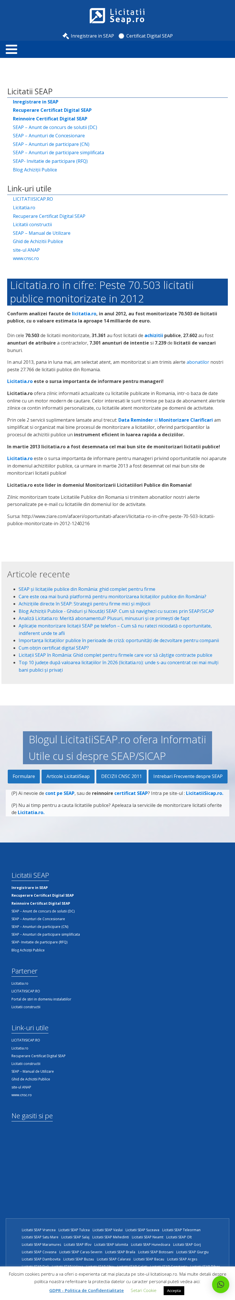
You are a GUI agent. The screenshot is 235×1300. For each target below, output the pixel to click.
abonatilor (198, 362)
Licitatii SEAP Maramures (41, 1244)
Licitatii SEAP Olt (179, 1237)
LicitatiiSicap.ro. (204, 793)
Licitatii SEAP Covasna (39, 1252)
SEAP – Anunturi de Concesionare (49, 135)
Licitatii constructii (32, 224)
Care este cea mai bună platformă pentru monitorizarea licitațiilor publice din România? (112, 596)
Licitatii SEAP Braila (120, 1252)
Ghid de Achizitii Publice (38, 241)
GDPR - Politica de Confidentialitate (86, 1290)
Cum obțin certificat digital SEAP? (54, 648)
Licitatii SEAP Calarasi (114, 1259)
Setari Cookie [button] (143, 1290)
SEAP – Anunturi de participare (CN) (51, 144)
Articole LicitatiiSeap (68, 776)
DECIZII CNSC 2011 (121, 776)
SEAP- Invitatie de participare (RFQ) (50, 161)
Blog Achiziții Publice (35, 170)
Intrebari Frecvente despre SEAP (188, 776)
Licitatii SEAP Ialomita (111, 1244)
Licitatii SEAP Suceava (142, 1229)
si (165, 420)
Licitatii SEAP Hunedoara (150, 1244)
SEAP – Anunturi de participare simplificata (58, 152)
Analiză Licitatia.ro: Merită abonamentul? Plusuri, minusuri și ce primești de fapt (104, 618)
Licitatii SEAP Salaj (75, 1237)
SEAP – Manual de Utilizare (41, 233)
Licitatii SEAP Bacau (149, 1259)
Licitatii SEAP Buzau (78, 1259)
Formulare (24, 776)
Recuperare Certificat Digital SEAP (49, 216)
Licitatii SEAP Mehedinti (110, 1237)
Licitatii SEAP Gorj (187, 1244)
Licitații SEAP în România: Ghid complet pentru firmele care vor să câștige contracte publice (115, 655)
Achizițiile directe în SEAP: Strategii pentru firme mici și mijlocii (84, 604)
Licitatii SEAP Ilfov (77, 1244)
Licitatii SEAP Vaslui (108, 1229)
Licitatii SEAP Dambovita (41, 1259)
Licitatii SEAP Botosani (155, 1252)
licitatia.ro (84, 313)
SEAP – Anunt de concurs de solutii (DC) (55, 127)
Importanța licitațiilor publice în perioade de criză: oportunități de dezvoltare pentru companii (119, 640)
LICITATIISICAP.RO (33, 199)
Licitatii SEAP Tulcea (74, 1229)
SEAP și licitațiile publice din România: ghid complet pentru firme (87, 589)
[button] (220, 1284)
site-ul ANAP (26, 250)
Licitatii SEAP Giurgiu (192, 1252)
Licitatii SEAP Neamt (147, 1237)
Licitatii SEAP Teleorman (181, 1229)
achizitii (153, 335)
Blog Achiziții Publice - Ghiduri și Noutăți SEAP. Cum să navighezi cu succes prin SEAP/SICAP (116, 611)
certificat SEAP (131, 793)
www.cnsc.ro (26, 258)
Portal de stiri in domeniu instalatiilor (41, 999)
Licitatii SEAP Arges (182, 1259)
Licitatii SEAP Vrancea (39, 1229)
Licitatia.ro (24, 207)
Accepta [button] (174, 1290)
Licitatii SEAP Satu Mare (40, 1237)
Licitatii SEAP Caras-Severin (80, 1252)
